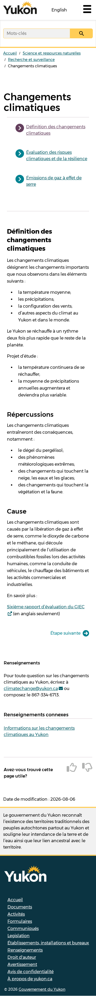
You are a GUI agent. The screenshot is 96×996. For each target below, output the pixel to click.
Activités (16, 914)
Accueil (10, 53)
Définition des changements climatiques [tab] (55, 130)
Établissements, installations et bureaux (48, 942)
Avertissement (22, 964)
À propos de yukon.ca (29, 978)
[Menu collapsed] (87, 10)
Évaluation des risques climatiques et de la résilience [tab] (56, 155)
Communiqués (23, 928)
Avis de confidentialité (30, 971)
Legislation (18, 935)
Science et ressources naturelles (52, 53)
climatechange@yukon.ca (31, 688)
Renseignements (25, 950)
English (59, 10)
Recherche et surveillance (31, 59)
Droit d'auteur (21, 957)
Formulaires (19, 921)
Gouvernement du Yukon (42, 989)
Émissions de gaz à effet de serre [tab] (54, 181)
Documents (19, 907)
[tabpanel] (48, 422)
